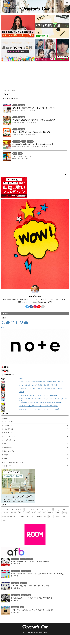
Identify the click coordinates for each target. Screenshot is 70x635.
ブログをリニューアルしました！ (22, 156)
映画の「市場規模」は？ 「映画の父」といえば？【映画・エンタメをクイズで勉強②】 (38, 574)
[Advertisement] (35, 75)
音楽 (64, 516)
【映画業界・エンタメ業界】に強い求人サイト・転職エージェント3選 (40, 388)
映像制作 (58, 513)
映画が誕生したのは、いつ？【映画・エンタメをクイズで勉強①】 (40, 409)
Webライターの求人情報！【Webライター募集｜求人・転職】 (38, 406)
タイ (38, 509)
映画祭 (22, 516)
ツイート (4, 328)
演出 (45, 516)
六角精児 (26, 513)
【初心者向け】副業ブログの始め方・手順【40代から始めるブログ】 (33, 108)
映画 (64, 513)
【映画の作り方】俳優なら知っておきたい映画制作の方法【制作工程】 (41, 402)
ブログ (25, 110)
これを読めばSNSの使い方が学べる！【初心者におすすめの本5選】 (33, 144)
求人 (33, 516)
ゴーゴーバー (19, 509)
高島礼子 (4, 520)
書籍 (45, 146)
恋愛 (44, 513)
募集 (39, 513)
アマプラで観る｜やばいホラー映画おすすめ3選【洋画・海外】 (38, 385)
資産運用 (57, 516)
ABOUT (21, 392)
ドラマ (43, 509)
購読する (7, 313)
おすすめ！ (27, 146)
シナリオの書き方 (29, 509)
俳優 (20, 513)
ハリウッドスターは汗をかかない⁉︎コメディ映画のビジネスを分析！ (32, 610)
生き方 (51, 516)
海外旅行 (39, 516)
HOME (21, 378)
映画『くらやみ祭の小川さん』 (10, 516)
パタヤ (50, 509)
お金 (12, 509)
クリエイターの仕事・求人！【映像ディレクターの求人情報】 (38, 395)
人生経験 (63, 509)
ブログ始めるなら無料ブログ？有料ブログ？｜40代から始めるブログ (33, 120)
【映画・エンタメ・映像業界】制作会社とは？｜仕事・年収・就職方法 (41, 381)
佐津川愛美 (13, 513)
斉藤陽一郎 (50, 513)
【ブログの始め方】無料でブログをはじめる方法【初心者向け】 (32, 132)
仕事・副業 (31, 110)
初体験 (33, 513)
